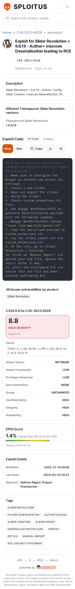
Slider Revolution (18, 296)
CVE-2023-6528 (29, 32)
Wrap (7, 148)
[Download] (50, 148)
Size (19, 148)
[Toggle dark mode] (67, 6)
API (19, 560)
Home (6, 32)
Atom (54, 560)
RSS (40, 560)
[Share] (60, 148)
